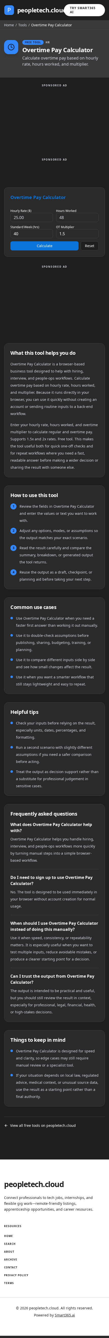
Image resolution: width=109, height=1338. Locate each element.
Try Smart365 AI (83, 10)
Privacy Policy (16, 1275)
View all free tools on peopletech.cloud (43, 1125)
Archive (10, 1259)
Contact (10, 1267)
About (9, 1251)
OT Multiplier (65, 227)
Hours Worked (66, 211)
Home (9, 25)
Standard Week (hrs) (24, 227)
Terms (9, 1283)
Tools (22, 25)
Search (10, 1244)
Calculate (44, 245)
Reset (89, 245)
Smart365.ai (65, 1315)
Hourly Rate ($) (20, 211)
